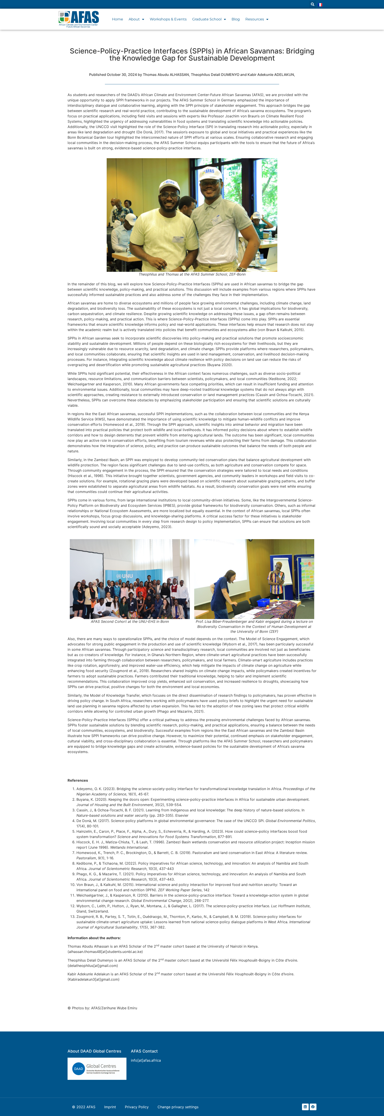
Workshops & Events (168, 19)
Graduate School (207, 19)
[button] (312, 4)
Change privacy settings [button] (178, 1107)
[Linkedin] (305, 1107)
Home (117, 19)
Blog (236, 19)
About (134, 19)
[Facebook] (313, 1107)
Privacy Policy (137, 1107)
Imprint (110, 1107)
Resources (254, 19)
